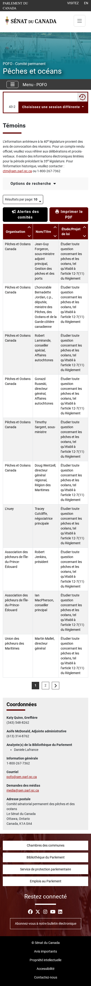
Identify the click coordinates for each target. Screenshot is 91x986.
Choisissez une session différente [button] (51, 107)
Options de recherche (31, 183)
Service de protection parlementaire (45, 869)
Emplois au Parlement (45, 881)
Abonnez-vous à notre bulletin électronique (45, 923)
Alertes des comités (27, 214)
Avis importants (45, 951)
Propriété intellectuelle (45, 960)
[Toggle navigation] (79, 21)
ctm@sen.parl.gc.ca (17, 171)
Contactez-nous (45, 977)
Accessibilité (45, 969)
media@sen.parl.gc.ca (23, 790)
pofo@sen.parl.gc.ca (22, 777)
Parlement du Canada (23, 5)
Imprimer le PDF (71, 214)
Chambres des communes (45, 845)
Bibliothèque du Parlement (46, 857)
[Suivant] (55, 685)
